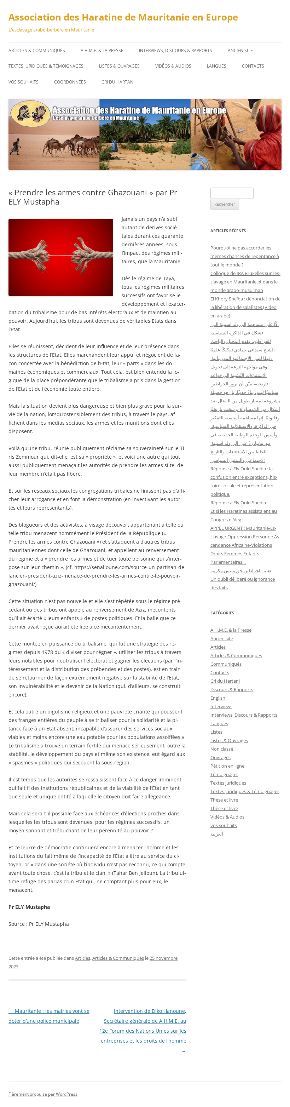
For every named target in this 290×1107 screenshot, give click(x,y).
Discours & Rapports (231, 689)
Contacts (253, 66)
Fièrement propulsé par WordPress (42, 1094)
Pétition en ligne (227, 766)
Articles (82, 958)
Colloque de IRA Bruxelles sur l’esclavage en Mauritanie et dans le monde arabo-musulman (245, 281)
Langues (216, 66)
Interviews (221, 706)
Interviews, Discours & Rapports (175, 50)
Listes (216, 732)
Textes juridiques (228, 783)
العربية (216, 834)
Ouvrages (220, 757)
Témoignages (224, 774)
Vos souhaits (23, 82)
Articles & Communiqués (36, 50)
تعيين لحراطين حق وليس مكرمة (240, 570)
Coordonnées (70, 82)
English (217, 698)
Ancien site (240, 50)
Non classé (221, 749)
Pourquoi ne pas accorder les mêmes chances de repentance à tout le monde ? (244, 256)
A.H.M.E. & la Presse (102, 50)
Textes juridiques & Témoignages (45, 66)
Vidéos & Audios (173, 66)
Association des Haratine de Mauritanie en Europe (123, 17)
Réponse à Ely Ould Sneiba (238, 502)
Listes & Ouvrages (119, 66)
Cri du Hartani (118, 82)
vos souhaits (223, 825)
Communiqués (226, 664)
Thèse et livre (224, 800)
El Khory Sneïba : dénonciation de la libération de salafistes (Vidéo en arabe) (245, 307)
